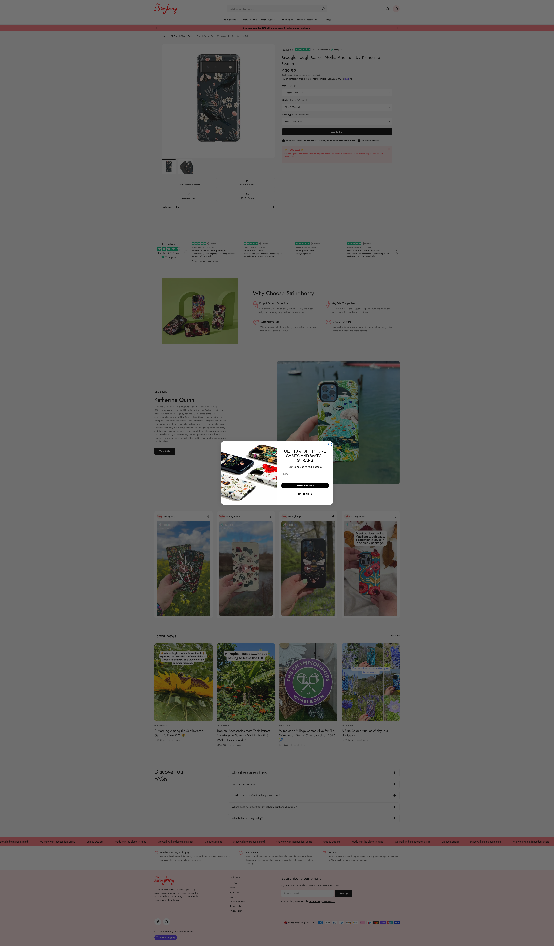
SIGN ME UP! (305, 485)
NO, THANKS (305, 494)
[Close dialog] (330, 444)
